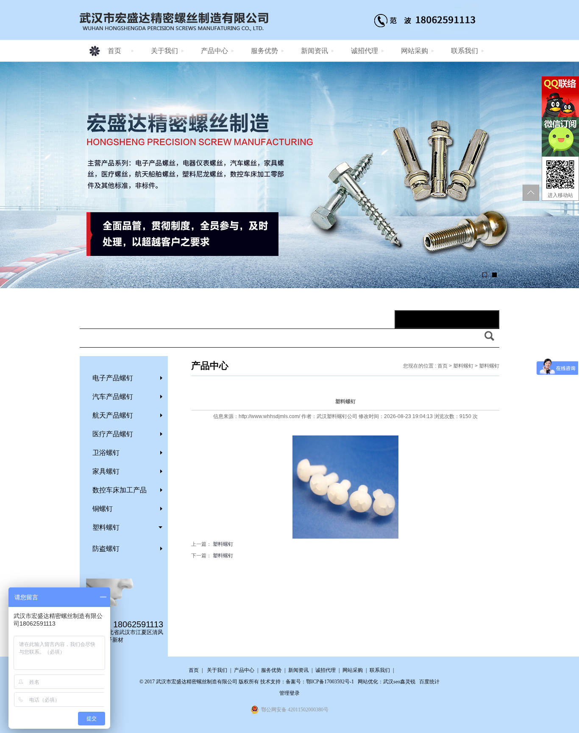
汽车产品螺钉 (112, 396)
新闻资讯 (314, 50)
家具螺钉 (106, 471)
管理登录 (289, 693)
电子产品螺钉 (112, 378)
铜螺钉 (102, 508)
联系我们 (464, 50)
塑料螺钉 (106, 527)
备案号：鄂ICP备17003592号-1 (320, 682)
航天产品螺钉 (112, 415)
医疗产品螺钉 (112, 434)
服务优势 (264, 50)
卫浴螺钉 (106, 452)
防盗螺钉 (106, 548)
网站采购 (414, 50)
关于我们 (164, 50)
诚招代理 (364, 50)
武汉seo (391, 682)
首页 (114, 50)
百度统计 (429, 682)
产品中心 (214, 50)
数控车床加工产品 (119, 490)
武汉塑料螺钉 (332, 416)
